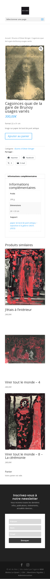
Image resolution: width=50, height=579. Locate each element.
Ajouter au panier (18, 136)
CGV (23, 572)
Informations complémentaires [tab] (22, 176)
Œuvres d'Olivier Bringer (21, 38)
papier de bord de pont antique (23, 223)
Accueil (7, 38)
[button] (41, 48)
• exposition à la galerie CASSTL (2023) (23, 226)
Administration (25, 575)
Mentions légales (35, 572)
